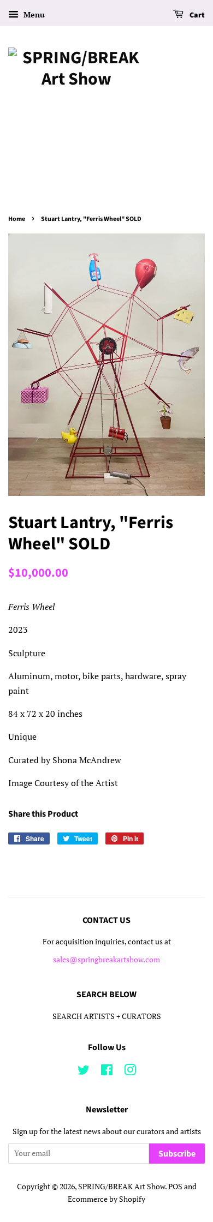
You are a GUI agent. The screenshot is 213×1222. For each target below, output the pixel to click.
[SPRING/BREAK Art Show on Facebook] (106, 1072)
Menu (33, 14)
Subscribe (177, 1154)
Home (16, 219)
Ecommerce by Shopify (106, 1199)
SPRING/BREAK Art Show (121, 1186)
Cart (196, 15)
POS (175, 1186)
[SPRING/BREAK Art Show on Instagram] (130, 1072)
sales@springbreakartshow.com (106, 960)
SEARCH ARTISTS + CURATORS (106, 1016)
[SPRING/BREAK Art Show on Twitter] (84, 1072)
